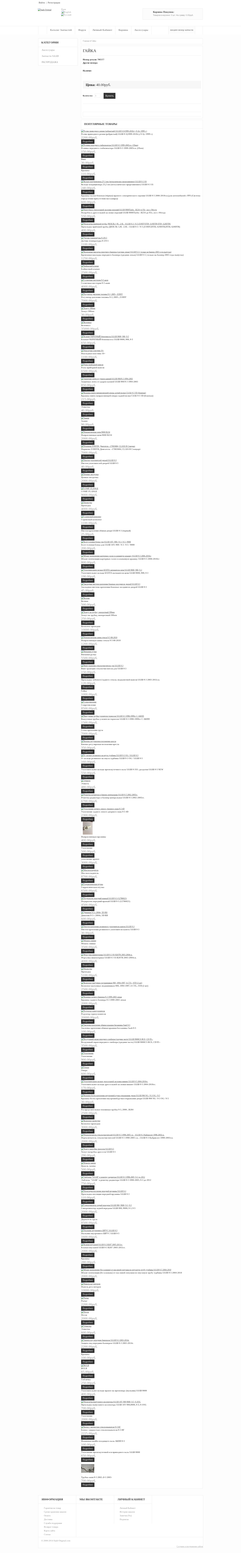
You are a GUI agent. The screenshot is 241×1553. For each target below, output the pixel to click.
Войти (42, 2)
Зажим (84, 421)
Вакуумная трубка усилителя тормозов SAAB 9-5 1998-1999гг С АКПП (115, 719)
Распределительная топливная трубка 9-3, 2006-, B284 (107, 1109)
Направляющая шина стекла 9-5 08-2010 (101, 640)
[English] (66, 12)
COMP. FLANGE (89, 491)
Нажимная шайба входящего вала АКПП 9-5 (103, 1441)
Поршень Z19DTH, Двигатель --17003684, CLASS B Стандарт (111, 449)
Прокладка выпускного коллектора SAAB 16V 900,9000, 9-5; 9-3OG (113, 1404)
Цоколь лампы (88, 1166)
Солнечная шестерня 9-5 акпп (95, 283)
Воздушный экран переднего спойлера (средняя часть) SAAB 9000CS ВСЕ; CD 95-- (121, 1042)
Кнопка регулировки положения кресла (100, 744)
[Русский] (66, 14)
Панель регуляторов (91, 1287)
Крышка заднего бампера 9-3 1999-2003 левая (103, 1000)
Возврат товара (51, 1527)
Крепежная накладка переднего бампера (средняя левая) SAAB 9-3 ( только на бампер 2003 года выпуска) (132, 255)
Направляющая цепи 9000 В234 (96, 435)
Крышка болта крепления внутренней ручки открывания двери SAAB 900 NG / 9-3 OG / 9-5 (125, 1098)
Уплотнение (86, 848)
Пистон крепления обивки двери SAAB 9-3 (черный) (106, 530)
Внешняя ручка (88, 654)
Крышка (85, 170)
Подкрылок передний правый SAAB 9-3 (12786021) (105, 901)
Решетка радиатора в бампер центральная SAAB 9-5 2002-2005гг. (112, 797)
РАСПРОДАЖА (50, 62)
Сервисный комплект (91, 519)
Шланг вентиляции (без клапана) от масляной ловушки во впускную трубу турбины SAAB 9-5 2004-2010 (131, 1272)
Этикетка (85, 407)
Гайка (93, 41)
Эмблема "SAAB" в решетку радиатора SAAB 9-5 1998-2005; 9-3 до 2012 (116, 1180)
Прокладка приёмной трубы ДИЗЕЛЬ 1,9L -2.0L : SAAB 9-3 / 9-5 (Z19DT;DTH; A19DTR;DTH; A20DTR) (130, 227)
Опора (84, 1070)
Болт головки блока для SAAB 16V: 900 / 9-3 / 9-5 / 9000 (108, 545)
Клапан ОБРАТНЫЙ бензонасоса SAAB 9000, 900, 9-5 (107, 339)
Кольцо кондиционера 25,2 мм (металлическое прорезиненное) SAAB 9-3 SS (117, 184)
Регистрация (54, 2)
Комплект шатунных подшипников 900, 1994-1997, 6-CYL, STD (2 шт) (114, 986)
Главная (42, 30)
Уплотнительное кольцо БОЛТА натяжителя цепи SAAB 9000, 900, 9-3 (114, 573)
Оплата (47, 1515)
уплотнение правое (90, 859)
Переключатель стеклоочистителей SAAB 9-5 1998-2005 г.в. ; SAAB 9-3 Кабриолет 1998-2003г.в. (127, 1138)
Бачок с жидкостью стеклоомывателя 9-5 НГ (102, 1430)
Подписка (124, 1519)
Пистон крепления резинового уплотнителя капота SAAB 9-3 (110, 929)
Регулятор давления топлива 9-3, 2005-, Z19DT (103, 297)
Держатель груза (89, 1219)
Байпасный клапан (90, 269)
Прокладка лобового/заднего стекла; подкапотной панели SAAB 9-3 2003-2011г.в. (120, 679)
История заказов (127, 1512)
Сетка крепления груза (92, 730)
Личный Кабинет (128, 1508)
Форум (82, 30)
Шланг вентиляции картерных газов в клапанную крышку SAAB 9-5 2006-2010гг (120, 559)
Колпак (84, 601)
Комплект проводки (90, 626)
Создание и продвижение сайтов (190, 1546)
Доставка (48, 1519)
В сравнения (125, 95)
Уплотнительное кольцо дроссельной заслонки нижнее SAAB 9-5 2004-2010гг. (118, 1084)
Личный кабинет (102, 30)
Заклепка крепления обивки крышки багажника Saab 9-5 (108, 1028)
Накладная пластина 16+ (93, 353)
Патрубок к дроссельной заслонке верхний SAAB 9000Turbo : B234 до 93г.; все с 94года (123, 212)
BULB (84, 1368)
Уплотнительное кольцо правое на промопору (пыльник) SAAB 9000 (114, 1390)
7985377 (100, 59)
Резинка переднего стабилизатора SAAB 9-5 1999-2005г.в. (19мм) (112, 148)
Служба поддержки (53, 1523)
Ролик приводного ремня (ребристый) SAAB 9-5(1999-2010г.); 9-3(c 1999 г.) (117, 134)
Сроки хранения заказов (55, 1512)
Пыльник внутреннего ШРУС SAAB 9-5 (100, 1233)
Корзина (123, 30)
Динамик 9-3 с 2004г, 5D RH (94, 915)
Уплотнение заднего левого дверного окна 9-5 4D (104, 811)
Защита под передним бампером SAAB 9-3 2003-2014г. (107, 1343)
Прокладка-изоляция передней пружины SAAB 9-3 (105, 1194)
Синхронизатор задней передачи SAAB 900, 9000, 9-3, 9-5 (108, 1208)
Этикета (85, 783)
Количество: (88, 96)
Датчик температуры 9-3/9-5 (95, 241)
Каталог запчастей (61, 30)
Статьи (47, 1534)
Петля (84, 1315)
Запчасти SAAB (50, 56)
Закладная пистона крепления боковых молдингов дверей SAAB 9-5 (114, 587)
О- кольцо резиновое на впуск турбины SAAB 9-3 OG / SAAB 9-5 (112, 758)
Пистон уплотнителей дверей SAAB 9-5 (99, 463)
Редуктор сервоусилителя (93, 1014)
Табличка (86, 1379)
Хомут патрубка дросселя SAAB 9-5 (98, 1152)
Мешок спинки (88, 943)
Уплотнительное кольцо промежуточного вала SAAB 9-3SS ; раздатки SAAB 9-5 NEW (122, 769)
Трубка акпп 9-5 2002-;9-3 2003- (96, 1477)
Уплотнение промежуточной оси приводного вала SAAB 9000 (110, 1452)
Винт (83, 159)
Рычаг (84, 1301)
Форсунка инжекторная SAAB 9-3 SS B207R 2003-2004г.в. (108, 957)
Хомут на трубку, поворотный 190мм (99, 615)
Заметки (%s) (126, 1515)
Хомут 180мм (87, 311)
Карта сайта (49, 1530)
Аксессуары (141, 30)
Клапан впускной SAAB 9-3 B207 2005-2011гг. (103, 1247)
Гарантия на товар (52, 1508)
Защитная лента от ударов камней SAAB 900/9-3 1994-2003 (109, 381)
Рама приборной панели (92, 367)
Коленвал (85, 325)
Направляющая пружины (93, 837)
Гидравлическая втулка (92, 887)
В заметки (120, 95)
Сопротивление (88, 705)
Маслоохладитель (90, 873)
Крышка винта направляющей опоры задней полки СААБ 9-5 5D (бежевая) (117, 396)
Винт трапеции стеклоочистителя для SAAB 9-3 (103, 668)
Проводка (86, 505)
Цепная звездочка (89, 477)
